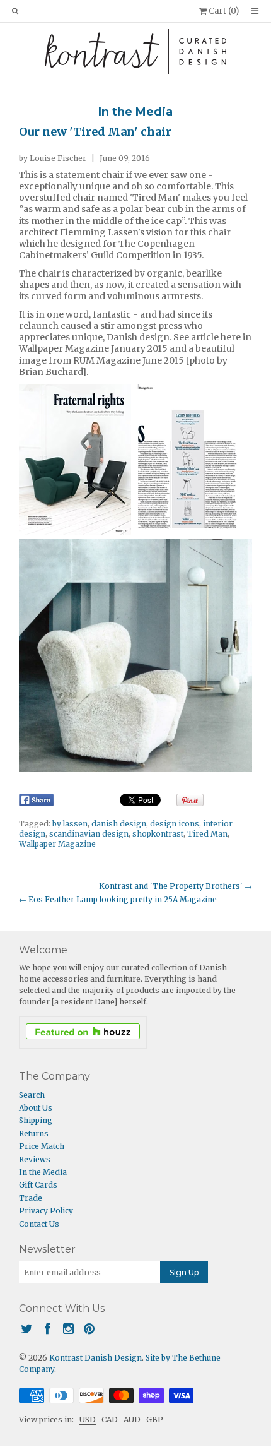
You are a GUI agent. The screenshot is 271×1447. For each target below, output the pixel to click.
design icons (174, 823)
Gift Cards (38, 1184)
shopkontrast (157, 833)
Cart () (223, 11)
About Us (35, 1107)
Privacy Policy (46, 1210)
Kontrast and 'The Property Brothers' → (175, 886)
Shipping (35, 1120)
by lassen (70, 823)
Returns (34, 1133)
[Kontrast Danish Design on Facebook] (47, 1329)
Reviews (34, 1159)
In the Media (135, 112)
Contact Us (39, 1224)
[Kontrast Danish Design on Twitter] (27, 1329)
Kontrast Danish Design (95, 1357)
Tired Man (207, 833)
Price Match (41, 1146)
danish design (118, 823)
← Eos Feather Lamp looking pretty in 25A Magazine (118, 899)
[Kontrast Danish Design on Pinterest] (89, 1329)
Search (32, 1095)
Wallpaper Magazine (57, 844)
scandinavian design (89, 833)
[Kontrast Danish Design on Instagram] (68, 1329)
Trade (30, 1198)
